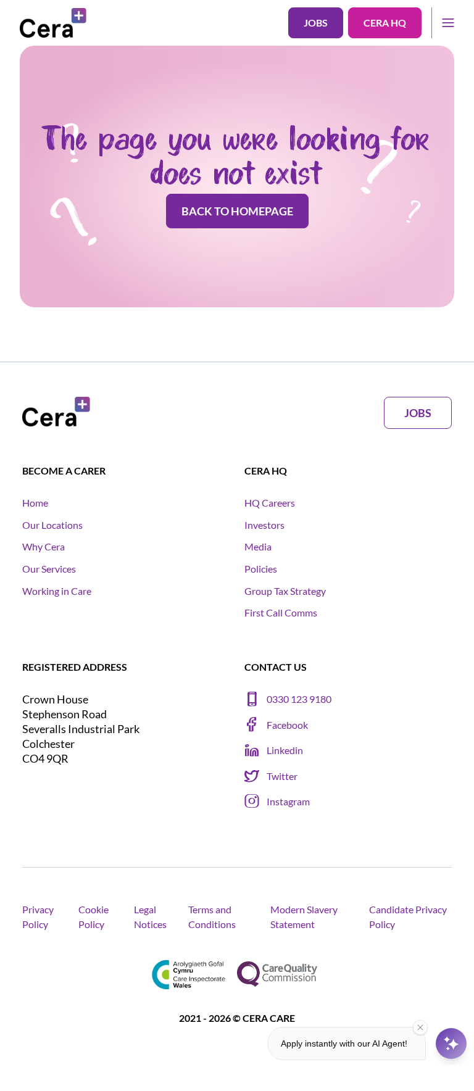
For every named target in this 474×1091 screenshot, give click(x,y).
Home (35, 502)
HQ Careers (269, 502)
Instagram (288, 801)
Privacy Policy (38, 916)
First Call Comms (280, 612)
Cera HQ (385, 22)
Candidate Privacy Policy (408, 916)
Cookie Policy (93, 916)
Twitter (282, 776)
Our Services (49, 569)
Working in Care (56, 591)
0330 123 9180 (299, 699)
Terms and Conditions (212, 916)
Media (258, 546)
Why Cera (43, 546)
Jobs (316, 22)
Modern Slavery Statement (304, 916)
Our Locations (52, 525)
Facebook (287, 725)
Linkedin (285, 750)
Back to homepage (237, 211)
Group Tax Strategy (285, 591)
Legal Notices (150, 916)
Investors (264, 525)
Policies (260, 569)
